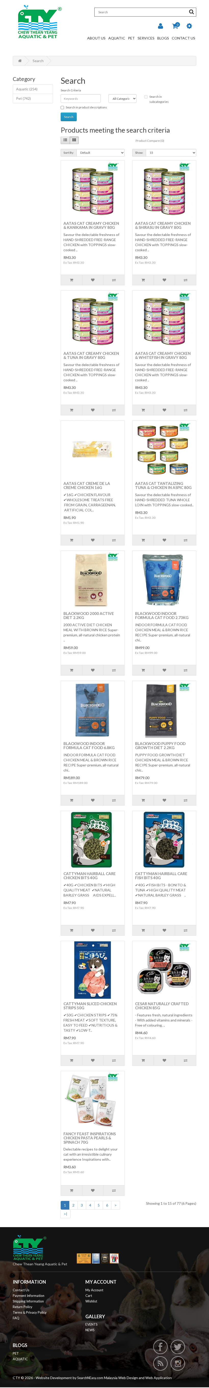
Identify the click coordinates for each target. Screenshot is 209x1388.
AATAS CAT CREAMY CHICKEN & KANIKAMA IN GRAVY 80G (91, 225)
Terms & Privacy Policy (30, 1312)
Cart (88, 1296)
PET (16, 1353)
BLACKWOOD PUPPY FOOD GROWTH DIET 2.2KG (160, 745)
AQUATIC (20, 1359)
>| (65, 1214)
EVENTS (91, 1324)
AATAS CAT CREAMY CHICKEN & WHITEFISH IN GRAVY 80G (163, 355)
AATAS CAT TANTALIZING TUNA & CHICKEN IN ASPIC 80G (163, 485)
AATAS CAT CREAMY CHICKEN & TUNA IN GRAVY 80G (91, 355)
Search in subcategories (159, 99)
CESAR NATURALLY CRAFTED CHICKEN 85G (162, 1005)
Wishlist (91, 1301)
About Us (96, 38)
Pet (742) (23, 98)
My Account (94, 1290)
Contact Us (183, 38)
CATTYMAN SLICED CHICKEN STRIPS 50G (90, 1005)
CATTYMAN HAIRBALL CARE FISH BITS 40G (161, 875)
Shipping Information (28, 1301)
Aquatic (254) (26, 89)
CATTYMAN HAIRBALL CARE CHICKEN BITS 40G (89, 875)
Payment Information (28, 1296)
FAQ (16, 1318)
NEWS (90, 1330)
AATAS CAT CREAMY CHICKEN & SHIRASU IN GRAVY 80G (163, 225)
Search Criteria (71, 90)
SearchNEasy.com (90, 1378)
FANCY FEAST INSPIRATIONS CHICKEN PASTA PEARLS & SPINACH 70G (89, 1137)
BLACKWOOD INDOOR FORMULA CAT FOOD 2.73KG (162, 615)
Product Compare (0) (150, 141)
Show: (139, 153)
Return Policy (22, 1307)
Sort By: (68, 153)
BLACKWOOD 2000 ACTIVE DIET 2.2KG (88, 615)
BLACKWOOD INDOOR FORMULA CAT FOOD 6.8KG (89, 745)
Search (38, 61)
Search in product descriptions (86, 107)
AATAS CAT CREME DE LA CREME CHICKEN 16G (86, 485)
